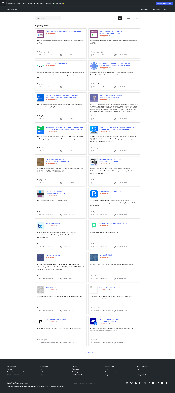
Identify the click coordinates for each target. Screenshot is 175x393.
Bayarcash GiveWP (53, 223)
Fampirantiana (44, 366)
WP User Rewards (53, 255)
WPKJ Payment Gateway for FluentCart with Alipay (109, 320)
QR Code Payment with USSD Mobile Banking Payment (110, 160)
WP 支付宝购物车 (105, 255)
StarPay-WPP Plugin (107, 287)
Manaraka (91, 352)
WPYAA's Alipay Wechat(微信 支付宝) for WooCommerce (57, 160)
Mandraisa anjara (110, 366)
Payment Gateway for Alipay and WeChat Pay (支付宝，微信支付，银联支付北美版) (62, 96)
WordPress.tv (77, 375)
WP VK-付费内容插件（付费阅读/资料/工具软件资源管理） (110, 96)
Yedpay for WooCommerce (56, 63)
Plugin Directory (12, 9)
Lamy (41, 375)
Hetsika (107, 369)
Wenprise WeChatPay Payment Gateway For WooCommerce (111, 32)
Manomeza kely (110, 372)
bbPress (140, 372)
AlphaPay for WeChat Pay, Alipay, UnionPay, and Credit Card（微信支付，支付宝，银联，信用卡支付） (64, 128)
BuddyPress (141, 375)
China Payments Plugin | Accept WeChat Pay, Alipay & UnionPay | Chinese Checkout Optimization (116, 64)
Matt (139, 369)
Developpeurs (76, 372)
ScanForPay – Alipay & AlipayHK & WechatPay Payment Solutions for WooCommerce (117, 128)
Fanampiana (75, 369)
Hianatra (74, 366)
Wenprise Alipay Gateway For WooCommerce (63, 31)
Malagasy (27, 383)
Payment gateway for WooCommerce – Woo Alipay (57, 192)
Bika (41, 369)
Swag (107, 375)
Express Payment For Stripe (110, 191)
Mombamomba (11, 366)
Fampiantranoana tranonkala (15, 372)
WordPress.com (142, 366)
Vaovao (9, 369)
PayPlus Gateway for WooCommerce (60, 319)
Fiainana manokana (13, 375)
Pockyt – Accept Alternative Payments (114, 223)
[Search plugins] (59, 18)
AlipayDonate (51, 287)
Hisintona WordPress (164, 3)
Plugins (42, 372)
